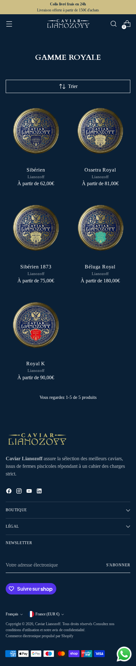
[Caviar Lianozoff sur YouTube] (30, 492)
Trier (72, 86)
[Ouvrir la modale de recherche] (113, 23)
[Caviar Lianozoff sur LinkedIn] (40, 492)
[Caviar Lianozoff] (68, 23)
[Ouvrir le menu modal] (9, 23)
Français (12, 614)
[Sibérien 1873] (36, 228)
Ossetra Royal (100, 170)
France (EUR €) (47, 614)
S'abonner (118, 565)
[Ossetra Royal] (100, 131)
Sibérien (36, 170)
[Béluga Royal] (100, 228)
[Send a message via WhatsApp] (124, 654)
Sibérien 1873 (35, 266)
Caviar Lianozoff (47, 624)
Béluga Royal (100, 266)
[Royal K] (36, 325)
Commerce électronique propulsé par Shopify (39, 636)
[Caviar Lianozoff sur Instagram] (19, 492)
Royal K (35, 363)
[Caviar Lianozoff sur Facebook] (9, 492)
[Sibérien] (36, 131)
